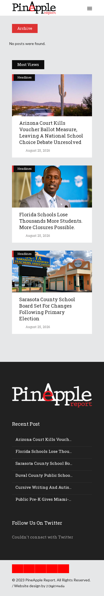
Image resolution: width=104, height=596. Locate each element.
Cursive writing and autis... (43, 487)
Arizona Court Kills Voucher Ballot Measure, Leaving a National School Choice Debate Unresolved (51, 132)
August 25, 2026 (37, 150)
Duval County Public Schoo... (44, 475)
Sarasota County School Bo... (43, 463)
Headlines (24, 77)
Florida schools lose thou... (43, 451)
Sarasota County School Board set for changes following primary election (47, 309)
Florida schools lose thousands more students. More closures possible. (50, 220)
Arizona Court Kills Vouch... (43, 439)
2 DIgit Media (55, 586)
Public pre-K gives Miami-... (43, 499)
